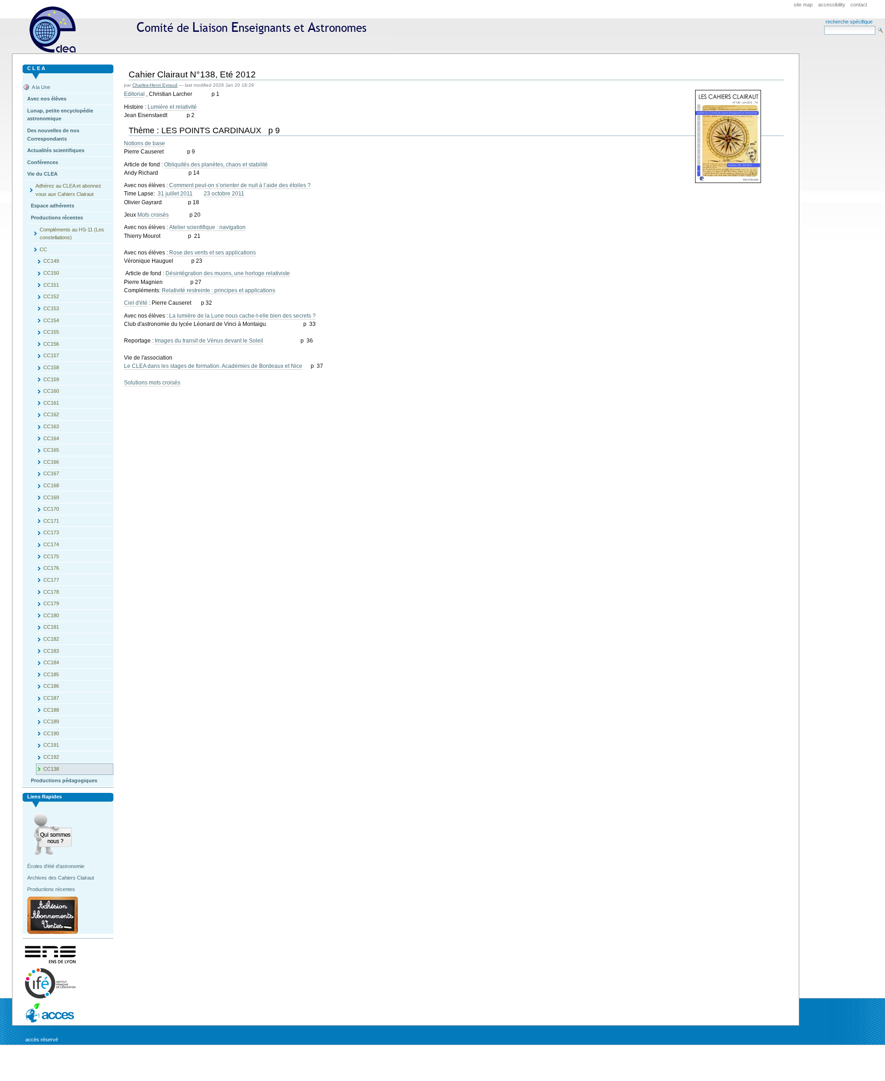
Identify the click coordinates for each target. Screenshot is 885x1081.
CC (43, 249)
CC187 (51, 698)
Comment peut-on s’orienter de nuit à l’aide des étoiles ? (239, 185)
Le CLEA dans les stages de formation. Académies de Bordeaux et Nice (213, 366)
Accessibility (831, 4)
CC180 (51, 615)
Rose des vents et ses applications (212, 252)
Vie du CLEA (42, 174)
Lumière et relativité (172, 107)
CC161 (51, 403)
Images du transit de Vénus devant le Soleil (208, 340)
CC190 (51, 733)
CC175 (51, 556)
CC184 (51, 662)
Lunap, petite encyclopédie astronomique (60, 115)
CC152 (51, 296)
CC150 (51, 273)
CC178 (51, 592)
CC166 (51, 462)
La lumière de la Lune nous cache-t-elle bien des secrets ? (242, 316)
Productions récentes (57, 217)
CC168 (51, 485)
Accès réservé (41, 1039)
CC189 (51, 721)
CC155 (51, 332)
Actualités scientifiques (55, 150)
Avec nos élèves (46, 98)
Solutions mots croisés (152, 382)
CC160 (51, 391)
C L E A (36, 68)
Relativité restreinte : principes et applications (217, 290)
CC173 (51, 532)
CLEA (202, 29)
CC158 (51, 367)
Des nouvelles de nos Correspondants (53, 135)
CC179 (51, 603)
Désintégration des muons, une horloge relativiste (227, 273)
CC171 (51, 521)
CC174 (51, 544)
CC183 (51, 651)
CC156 (51, 344)
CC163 (51, 426)
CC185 (51, 674)
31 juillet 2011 (175, 193)
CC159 (51, 379)
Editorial (134, 94)
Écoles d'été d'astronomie (55, 866)
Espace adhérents (52, 205)
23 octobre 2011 (224, 193)
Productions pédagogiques (64, 780)
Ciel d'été (136, 303)
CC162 (51, 414)
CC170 (51, 509)
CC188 (51, 710)
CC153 (51, 308)
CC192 (51, 757)
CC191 (51, 745)
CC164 (51, 438)
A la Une (41, 87)
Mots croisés (153, 215)
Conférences (42, 162)
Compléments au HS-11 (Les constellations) (72, 234)
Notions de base (144, 143)
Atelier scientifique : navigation (207, 227)
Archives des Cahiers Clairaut (60, 877)
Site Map (803, 4)
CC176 (51, 568)
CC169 (51, 497)
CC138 (51, 769)
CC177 (51, 580)
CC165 (51, 450)
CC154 (51, 320)
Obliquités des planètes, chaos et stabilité (216, 164)
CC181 (51, 627)
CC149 (51, 261)
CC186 (51, 686)
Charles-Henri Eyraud (154, 85)
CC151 (51, 285)
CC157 (51, 355)
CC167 (51, 473)
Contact (858, 4)
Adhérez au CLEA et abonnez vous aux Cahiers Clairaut (68, 190)
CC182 (51, 639)
